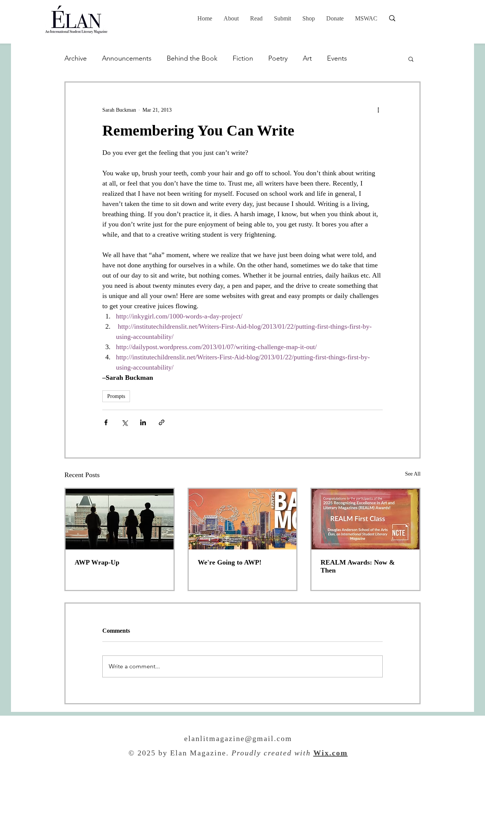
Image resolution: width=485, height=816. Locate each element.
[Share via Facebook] (106, 422)
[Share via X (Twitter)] (124, 422)
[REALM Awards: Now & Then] (365, 519)
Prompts (116, 396)
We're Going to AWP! (229, 562)
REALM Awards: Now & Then (358, 566)
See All (413, 474)
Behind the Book (192, 58)
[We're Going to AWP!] (243, 519)
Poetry (278, 58)
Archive (75, 58)
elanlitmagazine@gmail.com (238, 739)
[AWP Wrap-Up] (120, 519)
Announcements (127, 58)
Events (337, 58)
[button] (256, 19)
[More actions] (378, 109)
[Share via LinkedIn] (143, 422)
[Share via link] (161, 422)
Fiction (243, 58)
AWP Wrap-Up (97, 562)
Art (307, 58)
